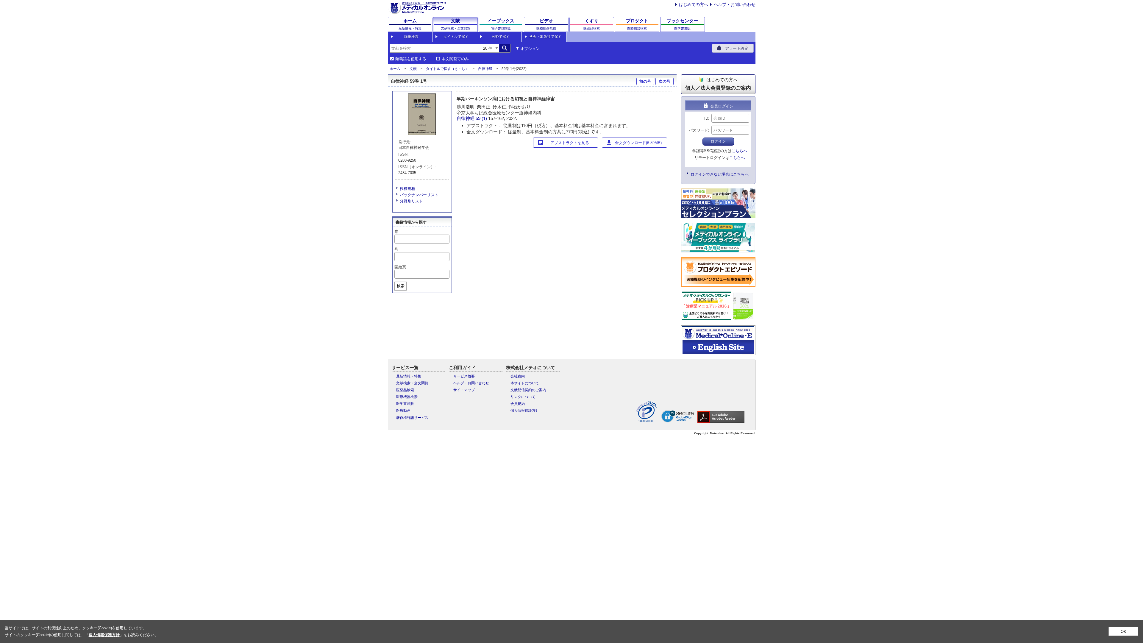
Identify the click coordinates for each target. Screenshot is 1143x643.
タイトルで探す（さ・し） (447, 69)
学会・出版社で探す (545, 37)
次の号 (664, 81)
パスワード (698, 130)
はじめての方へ (693, 4)
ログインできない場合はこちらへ (720, 174)
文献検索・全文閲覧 (412, 383)
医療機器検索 (407, 397)
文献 (413, 69)
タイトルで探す (456, 37)
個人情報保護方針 (524, 410)
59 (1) (482, 118)
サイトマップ (464, 390)
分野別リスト (411, 201)
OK (1123, 631)
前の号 (645, 81)
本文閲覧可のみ (455, 59)
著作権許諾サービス (412, 418)
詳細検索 (411, 37)
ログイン (718, 141)
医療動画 (403, 410)
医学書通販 (405, 404)
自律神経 (485, 69)
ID (706, 118)
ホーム (395, 69)
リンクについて (522, 397)
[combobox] (434, 48)
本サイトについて (524, 383)
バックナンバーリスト (419, 195)
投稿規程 (407, 188)
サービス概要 (464, 376)
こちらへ (739, 151)
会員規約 (517, 404)
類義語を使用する (410, 59)
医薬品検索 (405, 390)
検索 (401, 286)
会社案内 (517, 376)
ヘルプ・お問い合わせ (734, 4)
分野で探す (501, 37)
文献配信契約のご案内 (528, 390)
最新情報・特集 (408, 376)
